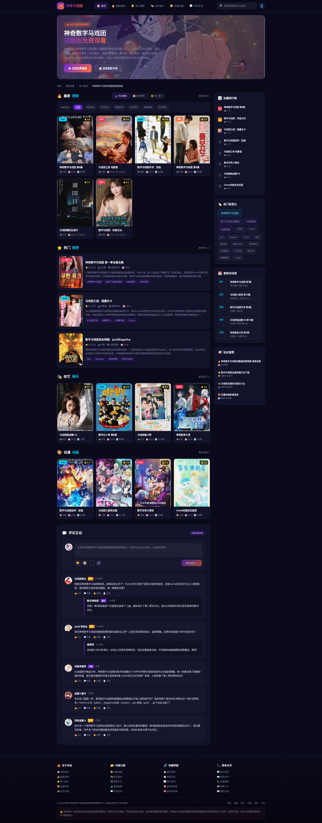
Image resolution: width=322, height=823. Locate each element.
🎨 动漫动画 (116, 771)
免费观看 (225, 229)
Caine (246, 237)
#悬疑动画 (120, 320)
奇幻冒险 (253, 244)
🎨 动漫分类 (63, 786)
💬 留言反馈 (223, 771)
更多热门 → (204, 247)
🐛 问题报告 (223, 781)
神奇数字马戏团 (230, 213)
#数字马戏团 (127, 359)
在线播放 (224, 250)
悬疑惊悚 (119, 107)
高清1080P (238, 244)
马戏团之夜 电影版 (233, 151)
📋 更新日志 (169, 776)
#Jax (89, 359)
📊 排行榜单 (169, 781)
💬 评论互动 (116, 791)
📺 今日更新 (121, 95)
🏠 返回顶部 (169, 771)
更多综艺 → (204, 376)
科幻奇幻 (134, 107)
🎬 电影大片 (116, 781)
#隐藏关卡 (106, 320)
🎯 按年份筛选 (171, 791)
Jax (221, 237)
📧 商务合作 (223, 776)
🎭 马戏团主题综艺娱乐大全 (231, 383)
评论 (263, 803)
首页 (101, 6)
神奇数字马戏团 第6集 (234, 107)
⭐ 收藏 (83, 171)
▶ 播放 (67, 171)
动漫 (250, 803)
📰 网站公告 (223, 791)
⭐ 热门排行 (157, 95)
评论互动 (196, 6)
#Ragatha (100, 359)
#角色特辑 (113, 359)
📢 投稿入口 (223, 786)
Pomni (252, 228)
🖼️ (84, 562)
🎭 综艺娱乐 (116, 776)
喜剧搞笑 (148, 107)
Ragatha (233, 237)
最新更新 (118, 6)
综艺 (257, 237)
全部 (78, 107)
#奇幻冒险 (144, 281)
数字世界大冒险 (231, 162)
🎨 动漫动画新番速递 (228, 394)
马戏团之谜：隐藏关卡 (235, 129)
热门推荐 (138, 6)
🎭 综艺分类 (63, 791)
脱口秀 (251, 250)
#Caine (132, 320)
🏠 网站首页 (63, 771)
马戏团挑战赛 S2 (232, 173)
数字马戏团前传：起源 (235, 140)
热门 (243, 803)
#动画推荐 (131, 281)
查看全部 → (204, 95)
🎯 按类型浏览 (171, 786)
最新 (236, 803)
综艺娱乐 (157, 6)
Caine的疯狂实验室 (233, 184)
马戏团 (240, 228)
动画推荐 (251, 221)
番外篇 (223, 244)
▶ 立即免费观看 (78, 68)
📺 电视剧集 (116, 786)
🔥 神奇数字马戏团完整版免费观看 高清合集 (239, 361)
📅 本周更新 (139, 95)
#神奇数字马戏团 (94, 281)
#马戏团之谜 (92, 320)
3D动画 (238, 250)
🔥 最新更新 (63, 776)
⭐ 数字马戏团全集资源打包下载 (233, 372)
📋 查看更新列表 (108, 68)
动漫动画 (177, 6)
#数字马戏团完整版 (114, 281)
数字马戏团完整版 (230, 221)
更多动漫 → (204, 452)
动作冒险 (162, 107)
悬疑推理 (224, 257)
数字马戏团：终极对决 (235, 118)
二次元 (238, 257)
